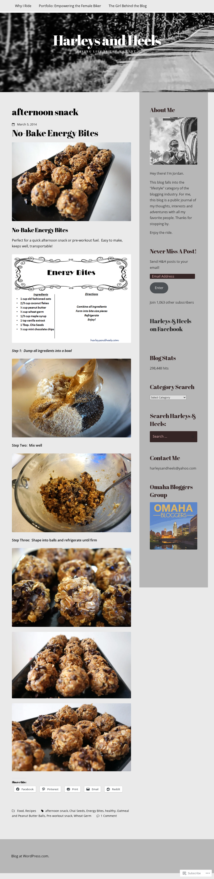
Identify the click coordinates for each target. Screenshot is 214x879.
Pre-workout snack (59, 816)
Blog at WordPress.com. (30, 856)
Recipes (30, 811)
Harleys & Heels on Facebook (170, 325)
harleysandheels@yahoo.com (173, 468)
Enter (159, 287)
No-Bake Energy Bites (55, 133)
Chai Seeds (77, 811)
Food (20, 811)
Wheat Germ (82, 816)
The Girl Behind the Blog (128, 6)
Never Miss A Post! (173, 251)
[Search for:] (173, 436)
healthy (110, 811)
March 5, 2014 (27, 124)
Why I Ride (23, 6)
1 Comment (109, 816)
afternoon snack (56, 811)
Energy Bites (95, 811)
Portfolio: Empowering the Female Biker (70, 6)
